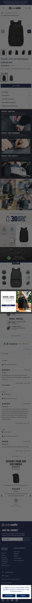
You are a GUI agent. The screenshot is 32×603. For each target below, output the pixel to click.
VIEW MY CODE (8, 305)
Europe (23, 595)
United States (9, 595)
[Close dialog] (30, 292)
